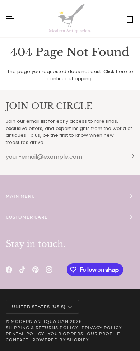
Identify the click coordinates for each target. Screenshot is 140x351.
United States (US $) (39, 306)
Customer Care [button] (27, 217)
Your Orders (65, 333)
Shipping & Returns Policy (42, 327)
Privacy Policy (101, 327)
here (121, 71)
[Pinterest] (35, 269)
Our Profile (103, 333)
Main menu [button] (20, 196)
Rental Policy (25, 333)
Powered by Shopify (60, 339)
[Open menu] (16, 18)
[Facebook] (9, 269)
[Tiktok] (22, 269)
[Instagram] (49, 269)
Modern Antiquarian (39, 321)
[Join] (128, 156)
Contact (17, 339)
